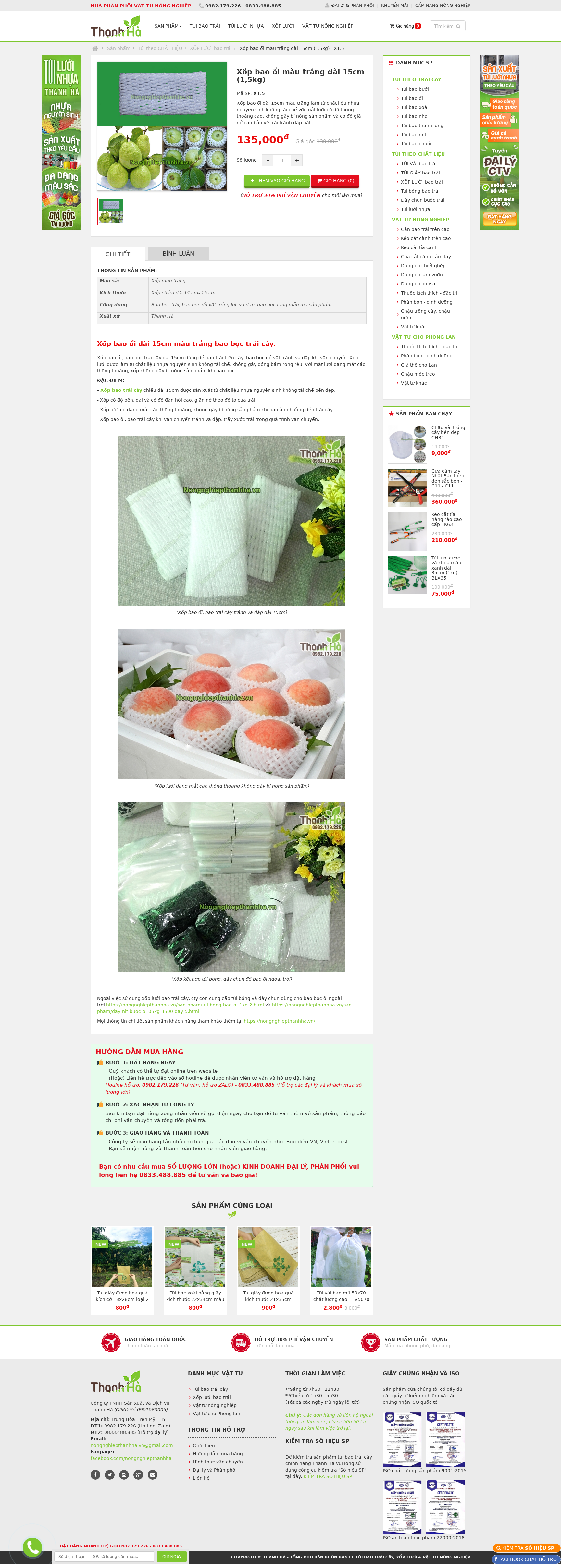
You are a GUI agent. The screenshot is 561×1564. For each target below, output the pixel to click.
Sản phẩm (119, 48)
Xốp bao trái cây (121, 390)
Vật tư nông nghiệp (215, 1405)
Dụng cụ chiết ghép (423, 265)
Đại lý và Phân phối (215, 1470)
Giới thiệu (204, 1445)
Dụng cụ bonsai (419, 283)
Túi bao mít (413, 134)
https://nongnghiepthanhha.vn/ (279, 1021)
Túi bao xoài (415, 107)
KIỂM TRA (529, 1548)
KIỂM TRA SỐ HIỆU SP (328, 1476)
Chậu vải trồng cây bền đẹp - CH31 (448, 432)
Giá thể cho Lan (419, 364)
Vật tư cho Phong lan (216, 1413)
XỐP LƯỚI (283, 26)
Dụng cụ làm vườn (422, 274)
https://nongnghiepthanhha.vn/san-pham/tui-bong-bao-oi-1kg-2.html (185, 1004)
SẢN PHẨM (167, 26)
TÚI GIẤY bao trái (420, 172)
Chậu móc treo (418, 374)
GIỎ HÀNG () (338, 180)
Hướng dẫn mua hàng (218, 1453)
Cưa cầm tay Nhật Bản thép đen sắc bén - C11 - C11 (447, 478)
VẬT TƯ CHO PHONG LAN (424, 337)
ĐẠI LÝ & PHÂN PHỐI (352, 5)
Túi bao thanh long (422, 125)
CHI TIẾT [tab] (118, 254)
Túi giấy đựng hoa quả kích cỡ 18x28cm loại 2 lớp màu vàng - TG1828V (122, 1299)
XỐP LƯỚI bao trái (211, 48)
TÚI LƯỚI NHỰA (246, 26)
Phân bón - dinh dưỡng (427, 302)
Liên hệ (201, 1478)
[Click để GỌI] (32, 1546)
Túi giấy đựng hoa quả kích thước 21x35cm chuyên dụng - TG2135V (268, 1299)
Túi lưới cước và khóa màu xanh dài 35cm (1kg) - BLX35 (446, 568)
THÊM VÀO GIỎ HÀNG (280, 180)
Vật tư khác (414, 326)
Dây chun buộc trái (422, 200)
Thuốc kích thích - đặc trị (429, 292)
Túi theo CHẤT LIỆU (160, 48)
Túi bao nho (414, 116)
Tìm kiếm (449, 26)
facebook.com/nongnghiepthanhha (131, 1458)
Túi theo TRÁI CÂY (416, 79)
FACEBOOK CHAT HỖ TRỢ (527, 1559)
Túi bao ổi (412, 98)
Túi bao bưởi (415, 89)
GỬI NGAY (172, 1556)
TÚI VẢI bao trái (419, 163)
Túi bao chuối (416, 143)
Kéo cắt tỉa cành (419, 247)
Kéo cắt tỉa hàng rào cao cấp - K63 (446, 519)
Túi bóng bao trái (420, 191)
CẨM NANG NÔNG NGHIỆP (442, 5)
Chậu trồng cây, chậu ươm (425, 314)
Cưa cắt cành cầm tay (426, 256)
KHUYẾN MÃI (394, 5)
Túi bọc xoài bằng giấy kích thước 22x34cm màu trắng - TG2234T (195, 1299)
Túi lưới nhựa (415, 209)
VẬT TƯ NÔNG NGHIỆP (327, 26)
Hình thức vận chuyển (218, 1461)
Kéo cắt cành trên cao (426, 238)
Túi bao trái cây (210, 1389)
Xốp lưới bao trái (212, 1397)
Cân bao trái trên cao (425, 229)
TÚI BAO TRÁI (205, 26)
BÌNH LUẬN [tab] (178, 253)
